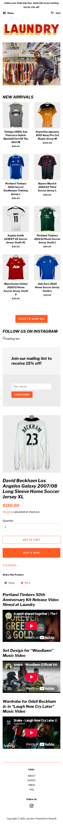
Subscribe (22, 394)
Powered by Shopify (46, 818)
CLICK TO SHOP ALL (31, 319)
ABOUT (31, 775)
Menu (10, 13)
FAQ (31, 789)
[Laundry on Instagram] (31, 806)
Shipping (8, 511)
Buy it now (31, 553)
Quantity (8, 520)
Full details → (11, 565)
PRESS (31, 785)
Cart (57, 13)
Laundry (30, 818)
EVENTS (31, 780)
